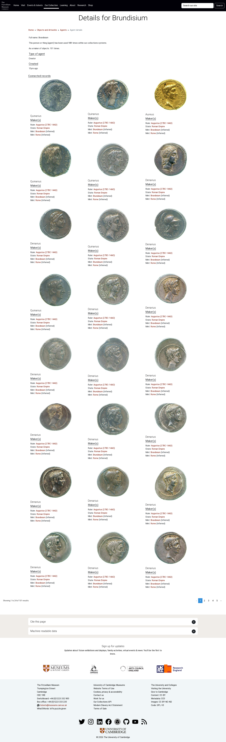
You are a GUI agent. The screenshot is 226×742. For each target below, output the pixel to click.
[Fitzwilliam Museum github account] (126, 721)
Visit (23, 5)
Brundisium (40, 131)
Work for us (99, 698)
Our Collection (51, 5)
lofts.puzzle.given (58, 708)
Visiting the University (161, 688)
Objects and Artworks (47, 30)
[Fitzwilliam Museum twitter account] (82, 721)
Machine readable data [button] (43, 631)
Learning (64, 5)
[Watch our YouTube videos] (135, 721)
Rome (38, 135)
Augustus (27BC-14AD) (46, 125)
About (72, 5)
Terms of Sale (100, 708)
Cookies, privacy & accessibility (108, 692)
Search (219, 5)
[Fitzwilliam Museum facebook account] (99, 721)
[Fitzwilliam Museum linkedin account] (108, 721)
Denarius (150, 180)
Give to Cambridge (159, 692)
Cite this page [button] (38, 621)
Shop (90, 5)
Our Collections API (103, 702)
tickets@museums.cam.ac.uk (53, 705)
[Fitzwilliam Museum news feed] (144, 721)
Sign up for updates (113, 646)
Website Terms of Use (104, 688)
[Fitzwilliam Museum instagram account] (91, 721)
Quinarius (35, 116)
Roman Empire (43, 128)
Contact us (99, 695)
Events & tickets (35, 5)
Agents (63, 30)
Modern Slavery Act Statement (108, 705)
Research (81, 5)
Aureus (149, 114)
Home (16, 5)
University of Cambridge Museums (109, 685)
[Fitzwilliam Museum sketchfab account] (117, 721)
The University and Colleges (164, 685)
